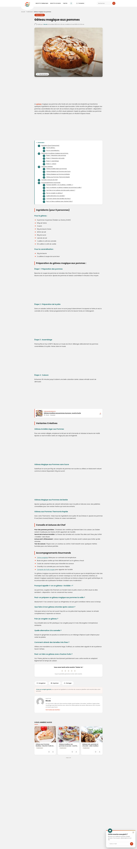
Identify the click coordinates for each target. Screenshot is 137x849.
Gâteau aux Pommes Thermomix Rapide (58, 177)
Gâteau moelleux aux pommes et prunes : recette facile (68, 745)
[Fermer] (133, 832)
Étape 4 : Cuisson (51, 164)
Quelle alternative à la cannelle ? (55, 196)
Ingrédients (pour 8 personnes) (50, 145)
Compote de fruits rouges (46, 569)
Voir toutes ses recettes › (53, 710)
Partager (69, 683)
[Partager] (53, 751)
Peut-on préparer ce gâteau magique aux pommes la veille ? (64, 187)
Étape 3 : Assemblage (52, 161)
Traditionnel (29, 12)
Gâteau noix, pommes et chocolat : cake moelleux (90, 745)
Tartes (65, 3)
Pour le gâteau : (50, 147)
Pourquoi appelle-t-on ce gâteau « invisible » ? (59, 184)
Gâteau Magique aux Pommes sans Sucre (58, 171)
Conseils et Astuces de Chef (49, 180)
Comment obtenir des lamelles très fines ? (58, 198)
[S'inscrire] (131, 843)
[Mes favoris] (71, 3)
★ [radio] (62, 670)
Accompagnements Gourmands (50, 182)
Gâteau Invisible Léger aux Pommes (56, 168)
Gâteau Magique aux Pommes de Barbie (58, 174)
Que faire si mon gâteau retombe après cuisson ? (60, 190)
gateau (38, 104)
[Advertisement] (68, 90)
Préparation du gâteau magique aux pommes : (55, 153)
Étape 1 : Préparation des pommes (56, 155)
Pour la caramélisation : (53, 150)
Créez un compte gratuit (43, 689)
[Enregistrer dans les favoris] (49, 751)
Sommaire (41, 142)
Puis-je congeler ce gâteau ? (54, 193)
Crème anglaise (42, 558)
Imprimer (56, 683)
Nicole (45, 24)
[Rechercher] (113, 3)
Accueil (23, 12)
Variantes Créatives (47, 166)
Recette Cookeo (55, 3)
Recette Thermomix (42, 3)
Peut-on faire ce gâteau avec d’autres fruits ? (59, 201)
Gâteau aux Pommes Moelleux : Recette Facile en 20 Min (44, 745)
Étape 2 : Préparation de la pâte (55, 158)
